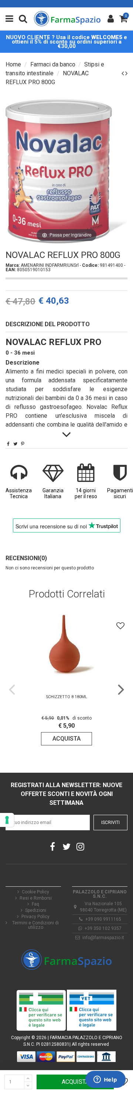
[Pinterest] (22, 443)
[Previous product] (123, 73)
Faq (35, 904)
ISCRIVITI (110, 822)
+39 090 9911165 (103, 919)
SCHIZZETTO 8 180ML (66, 696)
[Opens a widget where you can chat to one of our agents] (105, 1080)
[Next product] (126, 73)
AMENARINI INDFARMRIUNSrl (50, 265)
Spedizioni (35, 910)
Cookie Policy (35, 892)
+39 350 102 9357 (103, 928)
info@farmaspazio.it (103, 937)
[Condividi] (8, 443)
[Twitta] (15, 443)
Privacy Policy (35, 916)
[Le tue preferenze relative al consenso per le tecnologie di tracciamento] (7, 820)
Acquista (75, 1081)
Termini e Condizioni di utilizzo (35, 925)
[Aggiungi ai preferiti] (120, 626)
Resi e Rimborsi (36, 898)
